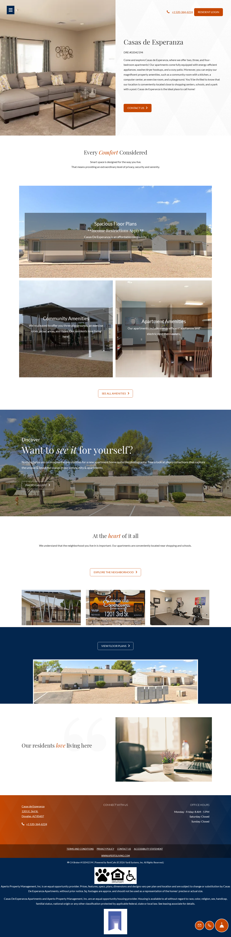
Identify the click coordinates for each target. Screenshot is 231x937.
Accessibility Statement (148, 848)
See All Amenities (114, 393)
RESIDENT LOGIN (208, 12)
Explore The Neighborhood (114, 572)
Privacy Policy (105, 848)
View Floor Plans (114, 645)
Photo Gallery (36, 485)
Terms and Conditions (80, 848)
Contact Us (136, 107)
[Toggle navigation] (10, 10)
